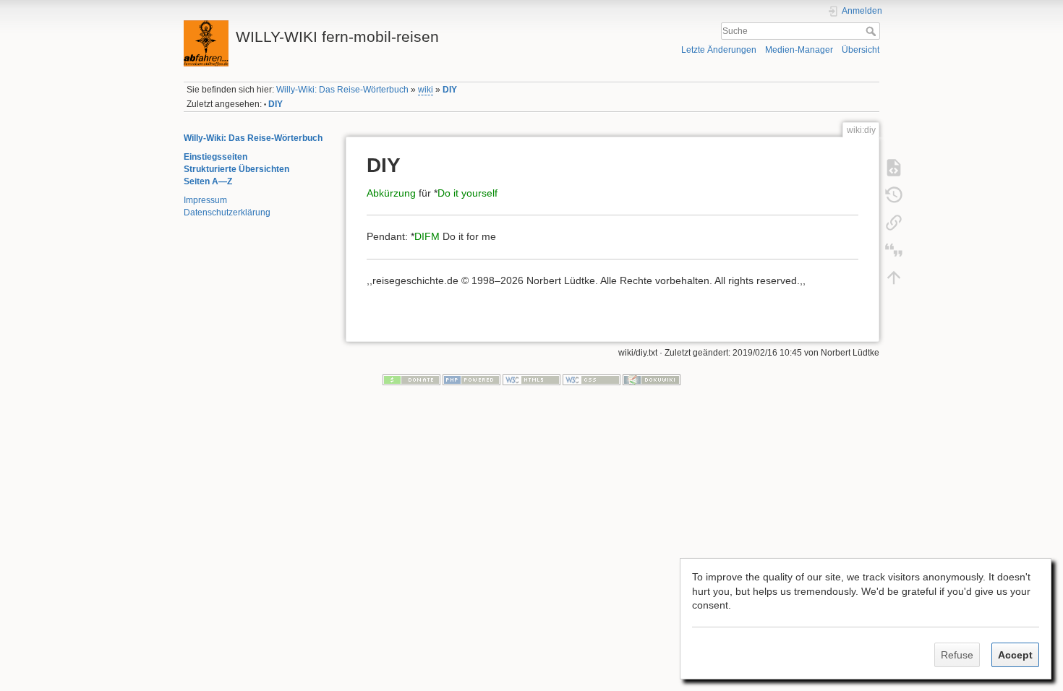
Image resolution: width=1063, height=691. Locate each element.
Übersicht (860, 50)
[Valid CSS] (591, 379)
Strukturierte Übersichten (236, 169)
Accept (1015, 655)
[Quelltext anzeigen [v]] (893, 167)
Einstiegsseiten (215, 157)
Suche (872, 31)
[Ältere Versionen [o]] (893, 194)
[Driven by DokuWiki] (651, 379)
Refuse (957, 655)
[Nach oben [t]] (893, 277)
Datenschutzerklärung (227, 212)
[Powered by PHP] (471, 379)
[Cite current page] (893, 249)
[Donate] (411, 379)
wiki (425, 90)
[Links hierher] (893, 222)
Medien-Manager (799, 50)
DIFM (427, 236)
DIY (450, 90)
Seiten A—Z (208, 181)
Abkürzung (391, 193)
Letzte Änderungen (718, 50)
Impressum (205, 200)
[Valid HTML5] (531, 379)
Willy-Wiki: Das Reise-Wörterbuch (342, 90)
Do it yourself (467, 193)
